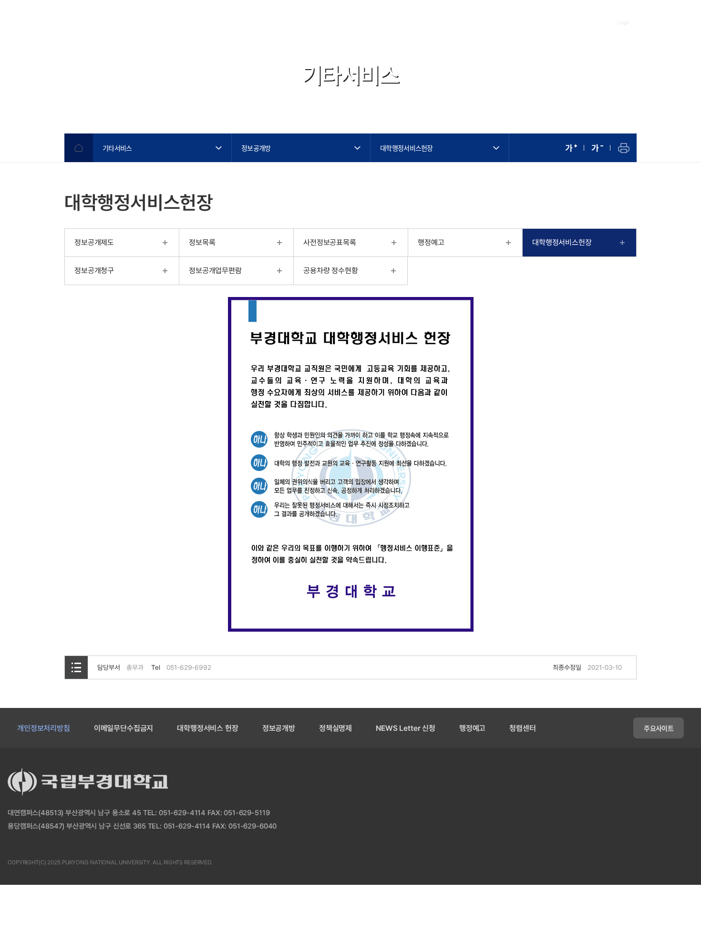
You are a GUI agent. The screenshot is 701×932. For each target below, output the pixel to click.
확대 (571, 147)
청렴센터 (522, 728)
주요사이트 (658, 728)
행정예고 (431, 242)
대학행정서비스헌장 (406, 148)
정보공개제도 (94, 242)
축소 (597, 147)
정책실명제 (335, 728)
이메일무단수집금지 (124, 728)
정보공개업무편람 (215, 270)
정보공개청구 (94, 270)
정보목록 (202, 242)
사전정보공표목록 (329, 242)
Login (624, 22)
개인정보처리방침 (43, 728)
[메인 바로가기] (61, 22)
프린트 (623, 147)
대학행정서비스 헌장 (207, 728)
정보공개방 (256, 148)
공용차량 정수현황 (330, 270)
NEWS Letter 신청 (405, 728)
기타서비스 (117, 148)
